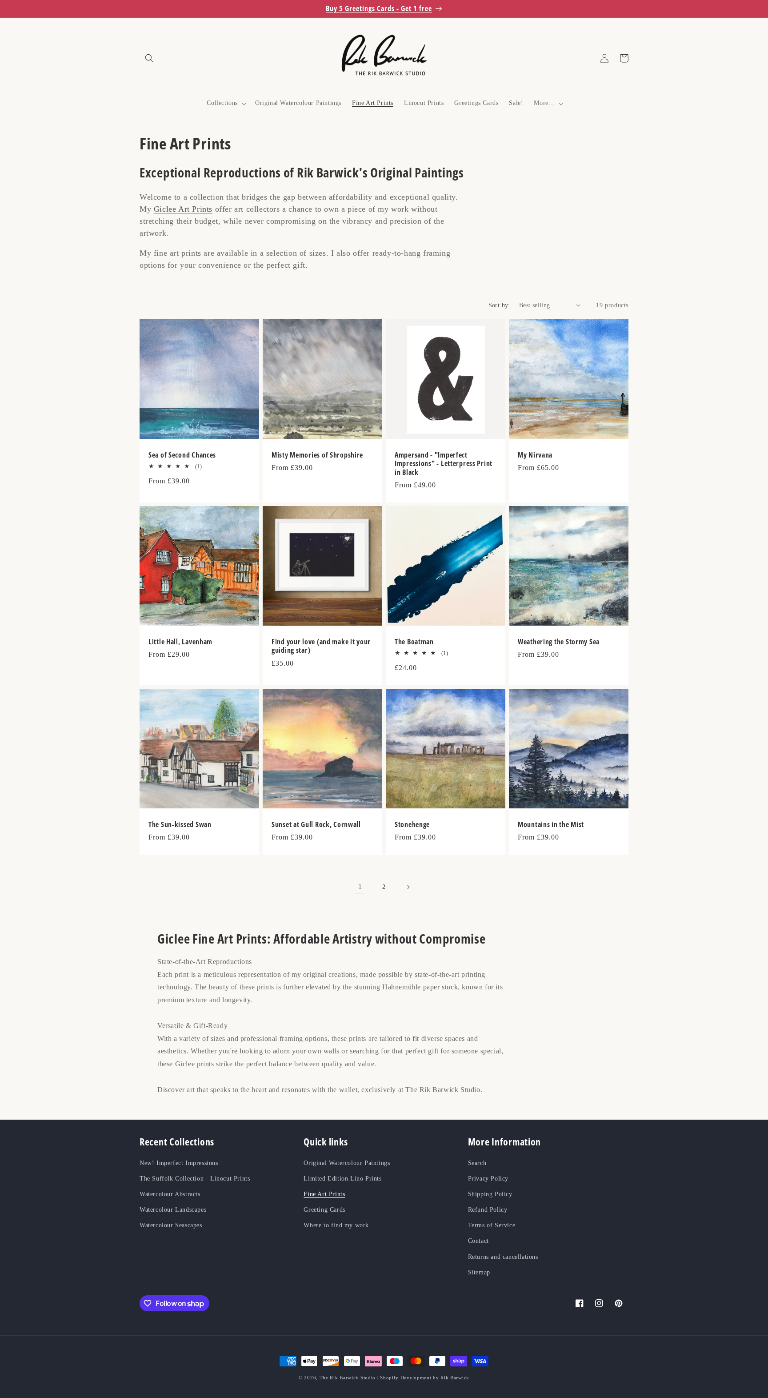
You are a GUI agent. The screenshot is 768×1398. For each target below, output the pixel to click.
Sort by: (499, 305)
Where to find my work (336, 1225)
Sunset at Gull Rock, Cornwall (316, 824)
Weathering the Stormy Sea (559, 642)
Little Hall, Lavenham (180, 642)
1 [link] (360, 886)
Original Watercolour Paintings (347, 1163)
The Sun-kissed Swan (180, 824)
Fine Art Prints (324, 1194)
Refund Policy (488, 1209)
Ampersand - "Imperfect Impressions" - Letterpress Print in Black (443, 464)
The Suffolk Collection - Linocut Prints (195, 1178)
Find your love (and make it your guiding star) (321, 646)
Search (477, 1163)
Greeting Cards (324, 1209)
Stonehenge (412, 824)
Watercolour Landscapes (173, 1209)
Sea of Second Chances (182, 455)
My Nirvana (535, 455)
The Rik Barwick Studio (348, 1377)
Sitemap (479, 1272)
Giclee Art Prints (183, 209)
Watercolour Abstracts (170, 1194)
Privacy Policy (488, 1178)
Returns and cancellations (503, 1256)
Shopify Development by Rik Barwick (424, 1377)
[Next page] (408, 887)
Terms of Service (492, 1225)
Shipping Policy (490, 1194)
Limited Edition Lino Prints (342, 1178)
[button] (149, 58)
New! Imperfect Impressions (179, 1163)
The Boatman (414, 642)
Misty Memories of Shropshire (317, 455)
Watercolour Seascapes (171, 1225)
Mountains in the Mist (551, 824)
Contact (478, 1240)
